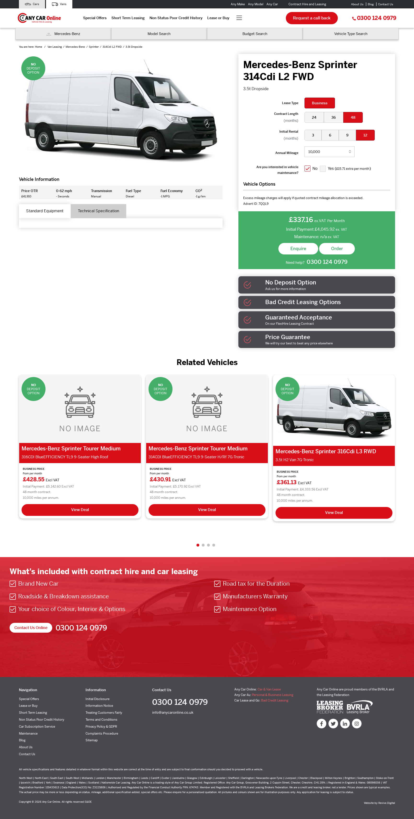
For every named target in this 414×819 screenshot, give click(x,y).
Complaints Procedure (102, 733)
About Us (357, 4)
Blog (371, 4)
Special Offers (95, 18)
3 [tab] (208, 545)
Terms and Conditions (101, 720)
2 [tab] (203, 545)
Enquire (298, 248)
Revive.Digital (386, 803)
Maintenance (28, 733)
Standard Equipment (44, 210)
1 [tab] (197, 545)
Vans (62, 4)
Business (320, 103)
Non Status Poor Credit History (176, 18)
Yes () (349, 168)
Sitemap (92, 740)
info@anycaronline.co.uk (172, 712)
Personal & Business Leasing (272, 695)
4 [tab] (213, 545)
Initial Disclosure (97, 699)
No (314, 168)
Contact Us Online (30, 627)
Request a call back (312, 18)
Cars (35, 4)
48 (353, 117)
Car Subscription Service (37, 727)
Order (337, 248)
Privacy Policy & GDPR (101, 727)
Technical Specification (98, 210)
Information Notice (99, 706)
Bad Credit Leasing (274, 700)
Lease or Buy (218, 18)
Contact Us (385, 4)
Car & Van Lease (269, 689)
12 (365, 135)
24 (314, 117)
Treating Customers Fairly (104, 713)
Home (39, 46)
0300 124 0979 (376, 18)
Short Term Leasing (128, 18)
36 (333, 117)
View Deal (80, 509)
